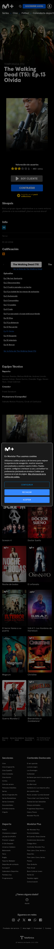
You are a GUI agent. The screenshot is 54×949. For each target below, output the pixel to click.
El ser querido (32, 763)
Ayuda (27, 903)
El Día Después (7, 843)
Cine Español (7, 770)
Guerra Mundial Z (11, 718)
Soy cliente (29, 178)
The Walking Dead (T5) (26, 264)
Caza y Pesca (32, 812)
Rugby (4, 857)
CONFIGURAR (27, 485)
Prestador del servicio (11, 928)
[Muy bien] (25, 168)
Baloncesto (6, 850)
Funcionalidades (33, 833)
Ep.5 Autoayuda (10, 296)
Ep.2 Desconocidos (12, 283)
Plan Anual (31, 868)
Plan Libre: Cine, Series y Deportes (36, 852)
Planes (29, 861)
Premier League (8, 840)
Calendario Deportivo (10, 871)
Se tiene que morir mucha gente (39, 777)
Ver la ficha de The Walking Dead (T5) (20, 351)
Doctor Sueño (34, 540)
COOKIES (48, 928)
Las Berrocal (31, 784)
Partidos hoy (6, 875)
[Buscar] (20, 6)
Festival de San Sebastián (36, 802)
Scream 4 (6, 540)
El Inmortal (31, 781)
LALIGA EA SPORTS (9, 837)
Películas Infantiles (9, 788)
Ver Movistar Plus (33, 830)
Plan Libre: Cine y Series (36, 857)
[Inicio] (7, 6)
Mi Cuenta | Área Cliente (36, 837)
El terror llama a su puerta (11, 629)
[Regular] (19, 168)
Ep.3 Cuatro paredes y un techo (17, 287)
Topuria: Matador (8, 861)
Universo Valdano (8, 847)
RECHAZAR (27, 492)
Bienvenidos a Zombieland (35, 719)
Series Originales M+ (9, 795)
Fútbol (25, 13)
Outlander (31, 774)
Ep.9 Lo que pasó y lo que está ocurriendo (22, 314)
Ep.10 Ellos (8, 318)
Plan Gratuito (32, 864)
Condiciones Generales (35, 840)
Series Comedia (8, 802)
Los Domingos (32, 770)
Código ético (31, 843)
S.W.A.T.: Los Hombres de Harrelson (40, 629)
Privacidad (38, 928)
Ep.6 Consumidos (11, 300)
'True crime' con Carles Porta (38, 798)
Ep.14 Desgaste (10, 336)
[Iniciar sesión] (49, 6)
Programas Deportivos (35, 809)
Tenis (4, 854)
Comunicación (32, 882)
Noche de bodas (10, 584)
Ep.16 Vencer (9, 345)
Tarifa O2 (30, 875)
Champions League (9, 833)
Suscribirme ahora (34, 6)
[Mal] (15, 168)
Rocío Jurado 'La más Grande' (38, 795)
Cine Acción (6, 777)
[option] (16, 430)
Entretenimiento (8, 809)
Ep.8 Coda (8, 309)
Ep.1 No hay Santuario (13, 278)
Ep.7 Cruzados (10, 305)
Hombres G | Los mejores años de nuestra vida (38, 789)
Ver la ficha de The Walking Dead (27, 269)
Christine (32, 674)
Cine (15, 13)
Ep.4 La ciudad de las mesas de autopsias (21, 291)
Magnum (6, 674)
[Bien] (22, 168)
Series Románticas (9, 798)
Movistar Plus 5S (33, 816)
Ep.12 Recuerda (10, 327)
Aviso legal (26, 928)
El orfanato (33, 584)
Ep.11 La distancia (11, 322)
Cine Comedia (7, 774)
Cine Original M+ (8, 767)
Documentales (7, 805)
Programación (7, 878)
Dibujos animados (33, 805)
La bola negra (32, 767)
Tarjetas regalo (32, 878)
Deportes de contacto (10, 864)
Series (5, 13)
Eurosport (6, 868)
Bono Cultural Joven (34, 871)
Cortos (4, 781)
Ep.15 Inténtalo (10, 340)
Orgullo (5, 812)
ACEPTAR (27, 500)
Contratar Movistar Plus (36, 847)
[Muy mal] (12, 168)
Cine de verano (8, 784)
